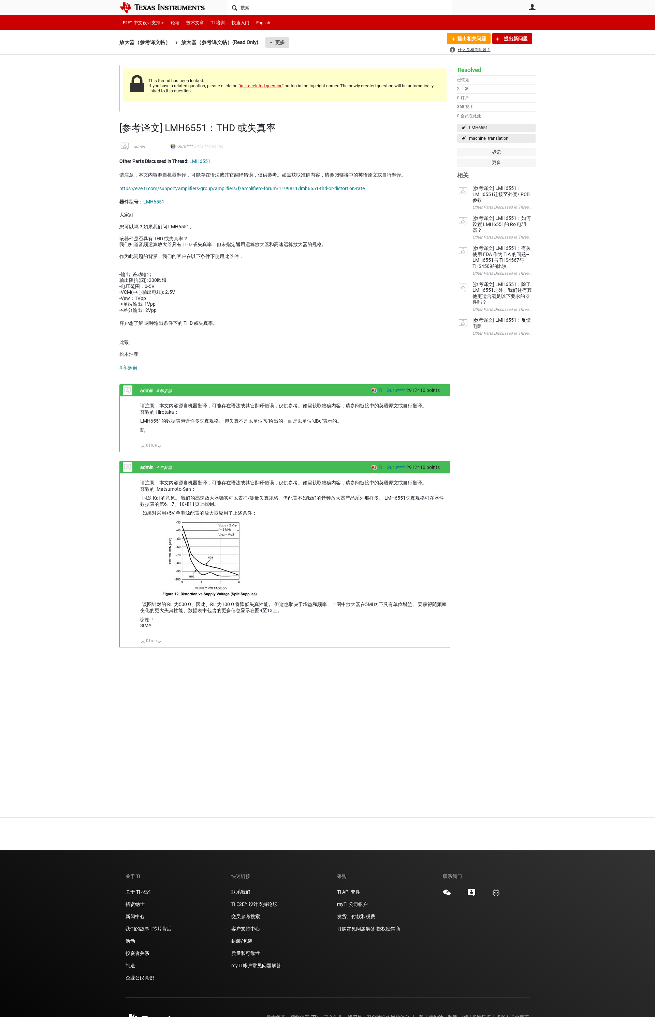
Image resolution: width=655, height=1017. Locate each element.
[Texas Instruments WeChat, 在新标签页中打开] (447, 895)
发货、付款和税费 (356, 916)
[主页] (167, 7)
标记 (496, 152)
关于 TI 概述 (138, 892)
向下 (159, 447)
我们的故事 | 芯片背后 (149, 928)
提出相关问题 (471, 38)
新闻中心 (135, 916)
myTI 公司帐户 (352, 904)
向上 (143, 447)
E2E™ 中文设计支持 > (143, 22)
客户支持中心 (245, 928)
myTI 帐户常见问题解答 (256, 965)
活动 (130, 941)
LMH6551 (478, 127)
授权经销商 (388, 928)
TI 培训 (218, 22)
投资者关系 (137, 953)
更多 (280, 42)
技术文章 (195, 22)
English (263, 22)
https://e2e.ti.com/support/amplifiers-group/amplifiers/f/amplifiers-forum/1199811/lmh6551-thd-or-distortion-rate (242, 188)
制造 (130, 965)
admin (139, 146)
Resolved (469, 69)
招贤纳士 (135, 904)
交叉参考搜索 (245, 916)
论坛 (175, 22)
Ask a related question (260, 85)
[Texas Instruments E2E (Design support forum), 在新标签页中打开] (471, 895)
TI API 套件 (348, 892)
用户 (532, 7)
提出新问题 (515, 38)
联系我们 (240, 892)
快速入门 (240, 22)
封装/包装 (241, 941)
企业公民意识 (140, 978)
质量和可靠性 (246, 953)
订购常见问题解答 (356, 928)
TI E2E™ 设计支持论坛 (254, 904)
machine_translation (488, 138)
